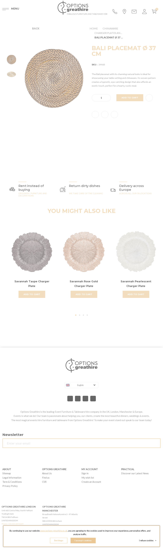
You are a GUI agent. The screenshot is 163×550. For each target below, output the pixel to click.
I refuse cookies (147, 540)
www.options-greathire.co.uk (53, 530)
